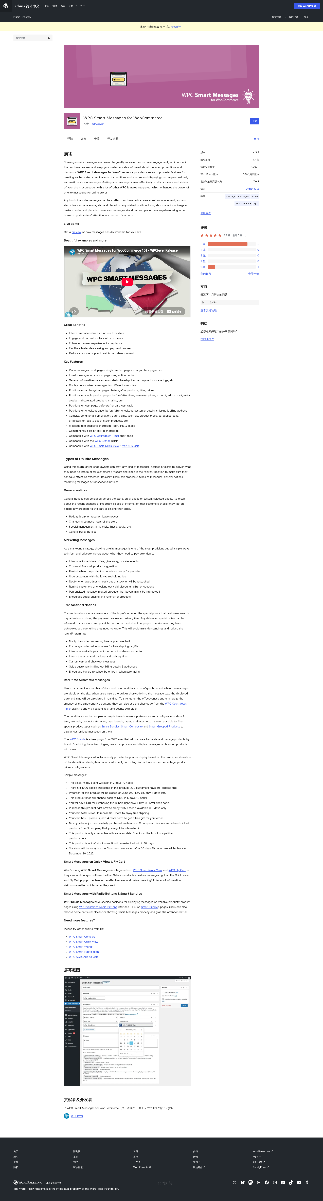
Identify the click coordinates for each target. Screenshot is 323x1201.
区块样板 (78, 1167)
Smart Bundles (111, 726)
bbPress (259, 1161)
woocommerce (243, 203)
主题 (75, 1156)
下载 (254, 121)
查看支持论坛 (209, 310)
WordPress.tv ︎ (142, 1167)
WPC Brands (103, 441)
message (231, 196)
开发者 (136, 1161)
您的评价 (206, 273)
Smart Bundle (149, 907)
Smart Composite (132, 726)
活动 (195, 1156)
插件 (75, 1161)
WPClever (98, 123)
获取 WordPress (307, 5)
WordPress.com (263, 1151)
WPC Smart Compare (82, 936)
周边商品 (199, 1167)
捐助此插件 (207, 339)
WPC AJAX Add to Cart (83, 957)
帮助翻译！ (177, 26)
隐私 (15, 1167)
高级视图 (206, 213)
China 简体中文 (53, 1182)
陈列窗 (76, 1151)
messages (243, 196)
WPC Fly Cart (130, 446)
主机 (15, 1161)
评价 (83, 138)
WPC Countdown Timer (104, 435)
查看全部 (253, 273)
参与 (195, 1151)
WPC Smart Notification (84, 951)
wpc (256, 203)
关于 (15, 1151)
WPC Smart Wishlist (81, 946)
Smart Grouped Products (164, 726)
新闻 (15, 1156)
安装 (96, 138)
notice (255, 196)
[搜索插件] (49, 38)
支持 (256, 138)
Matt (257, 1156)
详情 (70, 138)
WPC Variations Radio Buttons (98, 907)
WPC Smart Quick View (104, 446)
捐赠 (197, 1161)
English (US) (252, 188)
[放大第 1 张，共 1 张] (186, 980)
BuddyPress (261, 1167)
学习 (135, 1151)
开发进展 (112, 138)
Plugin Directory (22, 16)
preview (76, 232)
